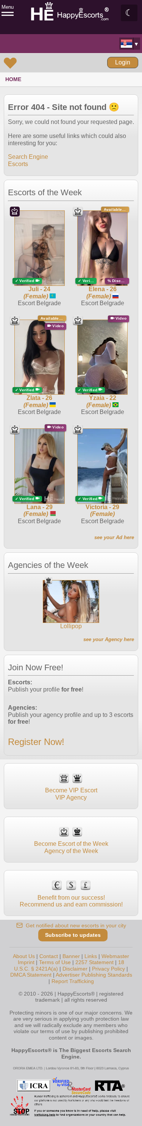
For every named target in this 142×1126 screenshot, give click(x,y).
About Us (24, 956)
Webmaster (115, 956)
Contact (48, 956)
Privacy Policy (108, 969)
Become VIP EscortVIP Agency (71, 793)
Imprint (26, 962)
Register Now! (36, 742)
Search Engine (28, 157)
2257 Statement (94, 962)
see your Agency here (108, 639)
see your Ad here (114, 537)
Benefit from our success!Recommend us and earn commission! (71, 901)
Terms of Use (55, 962)
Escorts (18, 164)
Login (122, 62)
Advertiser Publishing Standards (94, 975)
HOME (13, 79)
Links (90, 956)
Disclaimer (74, 969)
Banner (71, 956)
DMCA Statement (30, 975)
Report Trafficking (72, 981)
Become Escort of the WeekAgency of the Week (71, 847)
